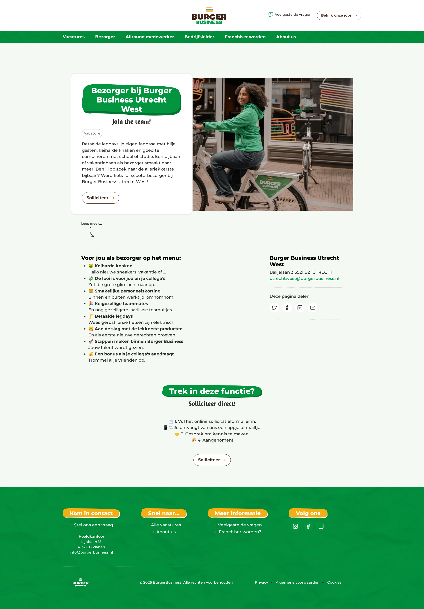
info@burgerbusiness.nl (91, 552)
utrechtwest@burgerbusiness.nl (304, 278)
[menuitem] (74, 37)
